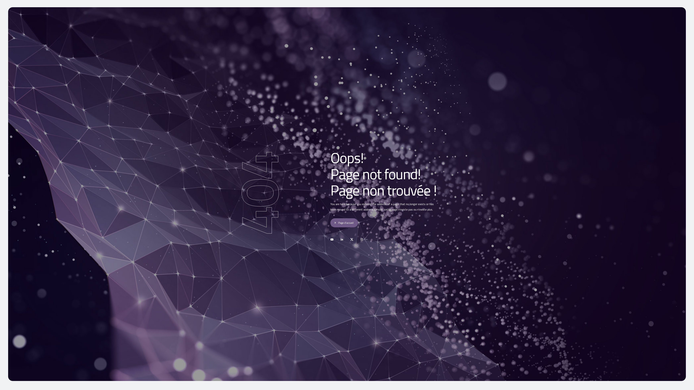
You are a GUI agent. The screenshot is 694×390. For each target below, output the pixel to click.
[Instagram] (362, 239)
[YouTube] (331, 239)
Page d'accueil (346, 223)
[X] (351, 239)
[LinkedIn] (342, 239)
